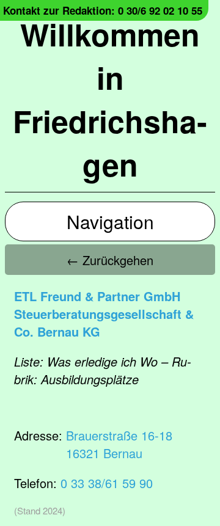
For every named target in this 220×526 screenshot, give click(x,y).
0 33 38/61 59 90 (107, 483)
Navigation (110, 221)
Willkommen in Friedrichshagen (110, 99)
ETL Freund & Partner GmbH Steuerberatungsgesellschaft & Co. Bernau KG (104, 313)
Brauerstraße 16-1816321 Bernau (119, 444)
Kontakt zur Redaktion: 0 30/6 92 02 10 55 (102, 10)
